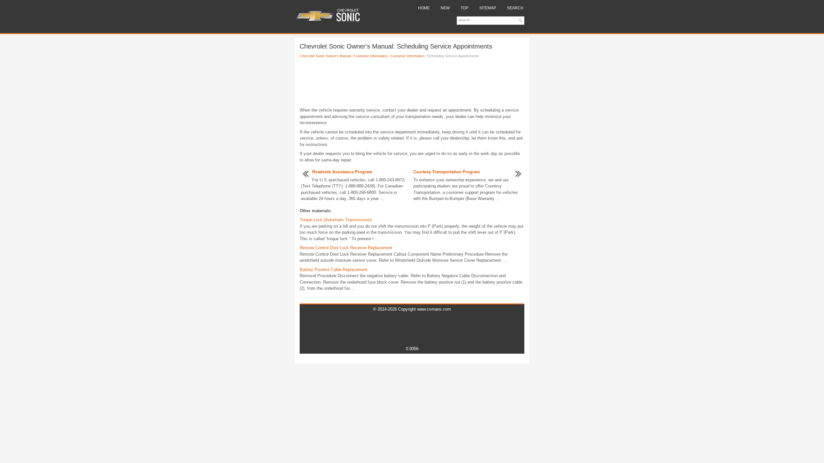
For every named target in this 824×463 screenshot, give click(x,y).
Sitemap (487, 8)
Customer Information (371, 56)
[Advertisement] (412, 84)
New (445, 8)
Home (424, 8)
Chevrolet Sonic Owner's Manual (325, 56)
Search (515, 8)
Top (464, 8)
